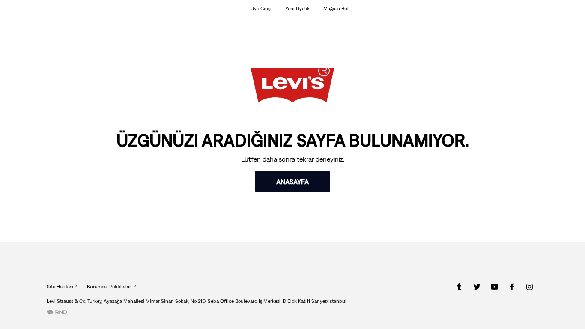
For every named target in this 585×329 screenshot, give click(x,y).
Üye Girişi (261, 9)
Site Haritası (60, 287)
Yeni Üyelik (297, 9)
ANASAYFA (292, 181)
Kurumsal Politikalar (109, 287)
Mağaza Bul (336, 9)
